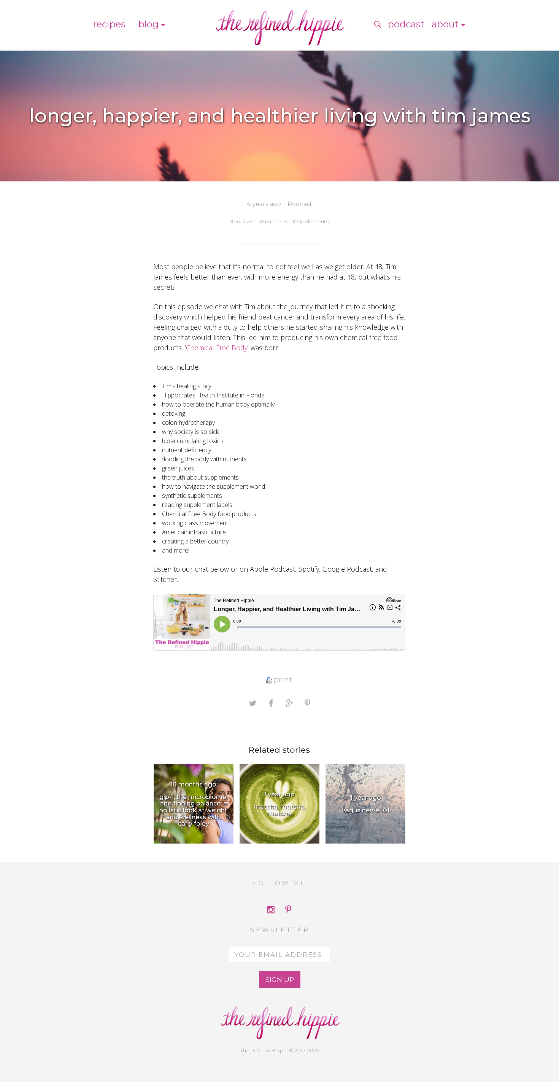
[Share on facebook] (271, 703)
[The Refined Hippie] (279, 24)
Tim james (274, 221)
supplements (312, 221)
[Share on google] (289, 703)
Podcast (406, 24)
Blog (148, 24)
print (283, 679)
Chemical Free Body (217, 347)
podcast (243, 221)
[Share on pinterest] (307, 703)
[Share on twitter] (253, 703)
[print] (269, 679)
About (445, 24)
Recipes (109, 24)
